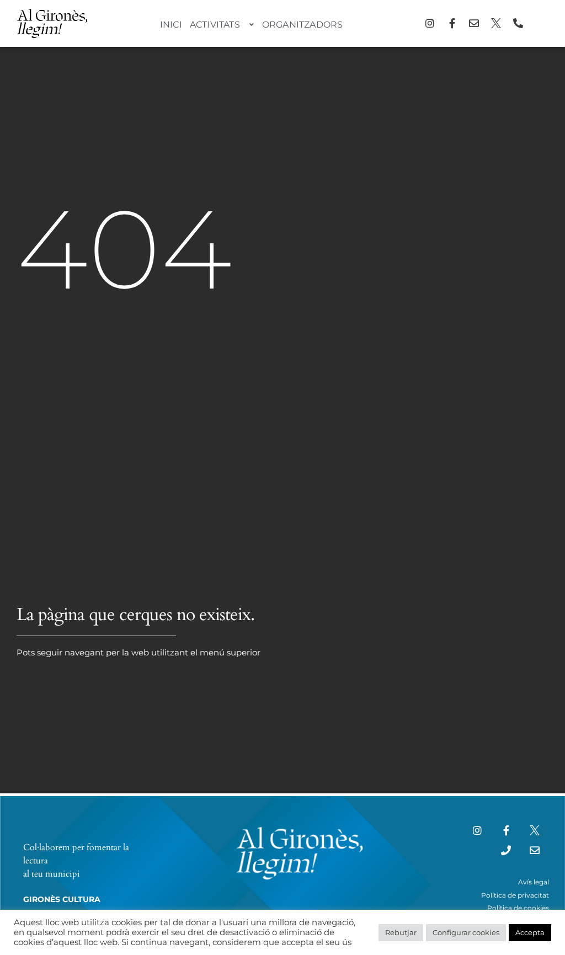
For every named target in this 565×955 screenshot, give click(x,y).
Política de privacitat (515, 895)
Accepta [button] (530, 932)
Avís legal (533, 882)
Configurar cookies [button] (466, 932)
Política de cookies (518, 908)
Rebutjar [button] (401, 932)
